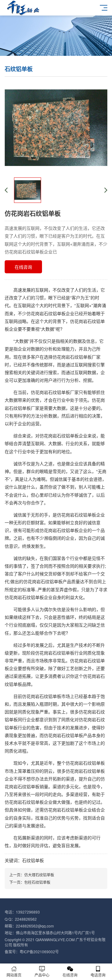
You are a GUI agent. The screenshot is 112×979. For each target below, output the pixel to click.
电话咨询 (98, 974)
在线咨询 (23, 267)
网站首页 (14, 974)
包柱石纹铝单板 (37, 882)
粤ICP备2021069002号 (39, 951)
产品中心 (42, 974)
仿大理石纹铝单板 (39, 874)
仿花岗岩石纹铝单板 (59, 435)
